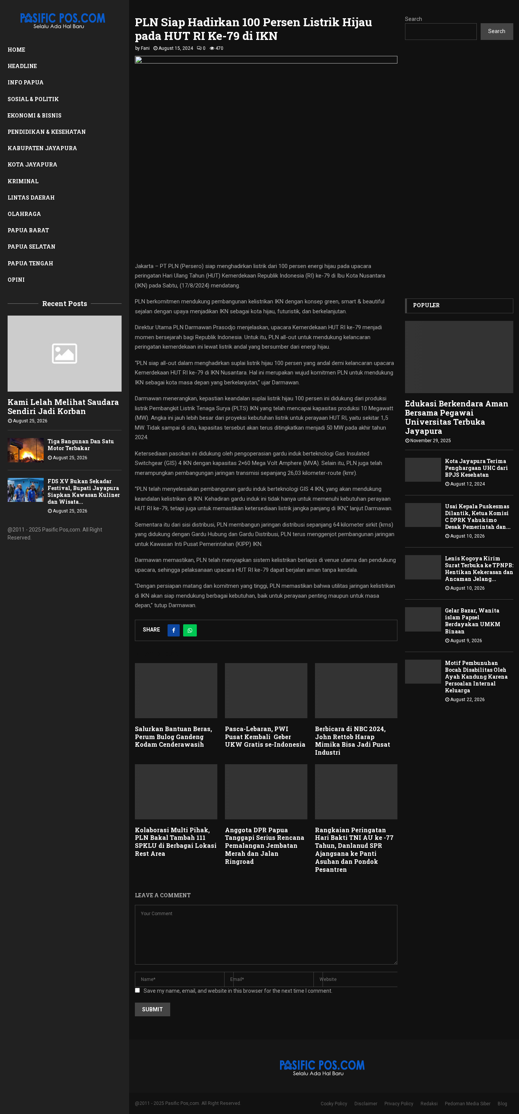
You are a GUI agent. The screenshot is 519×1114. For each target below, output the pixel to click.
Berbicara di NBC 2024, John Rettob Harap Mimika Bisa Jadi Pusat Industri (352, 740)
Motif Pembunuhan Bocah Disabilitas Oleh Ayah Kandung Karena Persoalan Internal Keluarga (476, 676)
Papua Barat (28, 230)
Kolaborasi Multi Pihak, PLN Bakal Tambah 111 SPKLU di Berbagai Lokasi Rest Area (176, 841)
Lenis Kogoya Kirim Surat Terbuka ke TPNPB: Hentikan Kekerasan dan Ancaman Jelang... (479, 568)
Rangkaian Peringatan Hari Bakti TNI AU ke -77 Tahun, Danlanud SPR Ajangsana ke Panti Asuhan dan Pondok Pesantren (354, 849)
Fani (145, 48)
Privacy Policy (399, 1103)
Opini (16, 279)
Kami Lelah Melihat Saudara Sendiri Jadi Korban (63, 406)
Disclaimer (365, 1103)
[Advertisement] (459, 169)
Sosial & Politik (33, 99)
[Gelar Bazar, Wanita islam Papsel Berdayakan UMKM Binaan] (423, 619)
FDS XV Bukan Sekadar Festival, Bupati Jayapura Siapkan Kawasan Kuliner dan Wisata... (83, 491)
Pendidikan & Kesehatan (47, 131)
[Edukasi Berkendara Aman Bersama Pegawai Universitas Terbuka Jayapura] (459, 357)
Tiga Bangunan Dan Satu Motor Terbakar (80, 445)
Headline (22, 66)
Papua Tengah (30, 263)
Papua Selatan (31, 246)
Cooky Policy (334, 1103)
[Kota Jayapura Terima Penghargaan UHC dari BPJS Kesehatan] (423, 470)
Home (16, 49)
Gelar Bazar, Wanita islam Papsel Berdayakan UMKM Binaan (472, 621)
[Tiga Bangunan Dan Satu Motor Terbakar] (26, 450)
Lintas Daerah (31, 197)
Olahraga (24, 213)
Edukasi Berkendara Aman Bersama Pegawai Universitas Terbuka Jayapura (456, 417)
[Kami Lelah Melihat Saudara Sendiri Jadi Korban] (65, 354)
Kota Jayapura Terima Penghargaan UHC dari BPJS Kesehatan (476, 467)
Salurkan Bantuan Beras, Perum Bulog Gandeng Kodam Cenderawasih (173, 737)
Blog (502, 1103)
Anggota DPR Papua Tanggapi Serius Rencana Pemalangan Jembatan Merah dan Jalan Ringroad (264, 845)
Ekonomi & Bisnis (35, 115)
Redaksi (429, 1103)
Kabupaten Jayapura (42, 148)
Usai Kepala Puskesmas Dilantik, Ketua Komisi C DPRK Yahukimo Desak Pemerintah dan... (478, 516)
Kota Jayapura (32, 164)
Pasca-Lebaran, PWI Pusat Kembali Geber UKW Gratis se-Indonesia (265, 737)
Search (413, 19)
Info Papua (26, 82)
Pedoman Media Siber (468, 1103)
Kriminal (23, 181)
